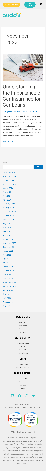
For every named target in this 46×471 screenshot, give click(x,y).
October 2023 (8, 216)
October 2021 (8, 271)
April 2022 (7, 263)
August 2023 (8, 223)
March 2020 (8, 278)
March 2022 (8, 267)
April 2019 (7, 298)
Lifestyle (6, 111)
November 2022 (9, 243)
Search (6, 163)
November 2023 (9, 212)
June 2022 (7, 255)
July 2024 (7, 192)
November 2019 (9, 282)
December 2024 (9, 172)
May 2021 (7, 274)
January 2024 (8, 208)
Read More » (8, 141)
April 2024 (7, 200)
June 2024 (7, 196)
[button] (41, 4)
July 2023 (7, 227)
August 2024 (8, 188)
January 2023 (8, 239)
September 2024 (10, 184)
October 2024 (8, 180)
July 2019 (7, 294)
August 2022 (8, 251)
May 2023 (7, 231)
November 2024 (9, 176)
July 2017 (6, 306)
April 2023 (7, 235)
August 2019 (8, 290)
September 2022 (9, 247)
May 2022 (7, 259)
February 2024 (9, 204)
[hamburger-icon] (39, 15)
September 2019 (9, 286)
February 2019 (9, 302)
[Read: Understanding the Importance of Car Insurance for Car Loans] (23, 67)
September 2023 (10, 220)
